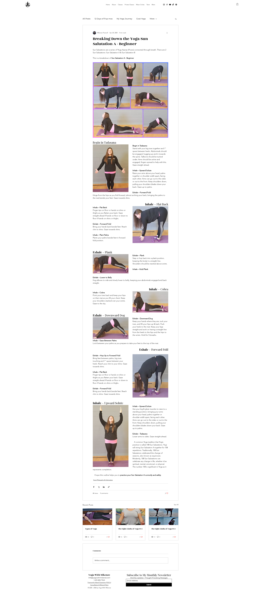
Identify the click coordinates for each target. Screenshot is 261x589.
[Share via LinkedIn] (104, 487)
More (152, 19)
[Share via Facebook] (94, 487)
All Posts (86, 19)
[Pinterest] (176, 5)
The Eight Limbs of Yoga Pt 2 (163, 529)
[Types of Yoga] (97, 516)
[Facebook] (167, 5)
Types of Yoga (91, 529)
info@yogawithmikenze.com (99, 578)
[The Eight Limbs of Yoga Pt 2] (163, 516)
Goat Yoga (141, 19)
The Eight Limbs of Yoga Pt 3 (130, 529)
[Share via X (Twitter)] (99, 487)
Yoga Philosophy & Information (103, 480)
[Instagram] (164, 5)
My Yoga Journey (124, 19)
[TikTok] (173, 5)
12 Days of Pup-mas (104, 19)
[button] (120, 4)
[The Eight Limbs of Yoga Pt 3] (130, 516)
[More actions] (167, 33)
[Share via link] (109, 487)
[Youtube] (170, 5)
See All (176, 505)
